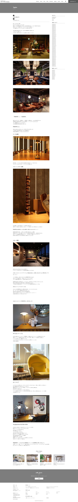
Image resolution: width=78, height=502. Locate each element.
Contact (39, 478)
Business (37, 1)
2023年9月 (53, 32)
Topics (62, 1)
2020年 (53, 76)
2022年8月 (53, 38)
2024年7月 (53, 31)
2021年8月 (53, 48)
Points (44, 1)
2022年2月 (53, 43)
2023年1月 (53, 33)
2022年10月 (53, 36)
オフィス (27, 491)
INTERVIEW (53, 18)
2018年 (53, 78)
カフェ (36, 491)
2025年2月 (53, 29)
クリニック (47, 491)
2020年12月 (53, 56)
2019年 (53, 77)
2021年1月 (53, 55)
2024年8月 (53, 30)
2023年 (53, 73)
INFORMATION (54, 17)
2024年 (53, 72)
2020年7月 (53, 58)
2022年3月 (53, 42)
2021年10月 (53, 46)
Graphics (55, 1)
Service (41, 1)
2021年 (53, 75)
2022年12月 (53, 34)
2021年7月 (53, 49)
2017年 (53, 79)
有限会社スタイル (15, 493)
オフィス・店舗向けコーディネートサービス (31, 486)
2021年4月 (53, 52)
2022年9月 (53, 37)
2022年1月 (53, 44)
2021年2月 (53, 54)
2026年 (53, 70)
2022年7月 (53, 39)
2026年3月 (53, 27)
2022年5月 (53, 40)
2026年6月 (53, 25)
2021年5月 (53, 51)
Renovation (51, 1)
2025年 (53, 71)
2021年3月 (53, 53)
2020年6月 (53, 59)
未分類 (53, 20)
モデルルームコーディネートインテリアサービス (52, 486)
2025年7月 (53, 28)
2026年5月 (53, 26)
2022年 (53, 74)
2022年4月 (53, 41)
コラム (53, 19)
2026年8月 (53, 24)
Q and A (59, 1)
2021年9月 (53, 47)
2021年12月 (53, 45)
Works (47, 1)
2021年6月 (53, 50)
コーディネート (58, 491)
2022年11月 (53, 35)
